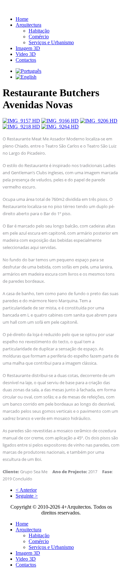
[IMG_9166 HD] (60, 121)
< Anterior (26, 490)
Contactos (26, 60)
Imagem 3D (28, 48)
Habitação (39, 30)
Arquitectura (28, 25)
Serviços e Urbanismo (51, 42)
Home (22, 19)
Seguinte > (27, 496)
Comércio (39, 36)
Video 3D (26, 54)
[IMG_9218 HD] (21, 126)
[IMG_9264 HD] (60, 126)
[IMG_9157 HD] (21, 121)
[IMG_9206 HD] (98, 121)
